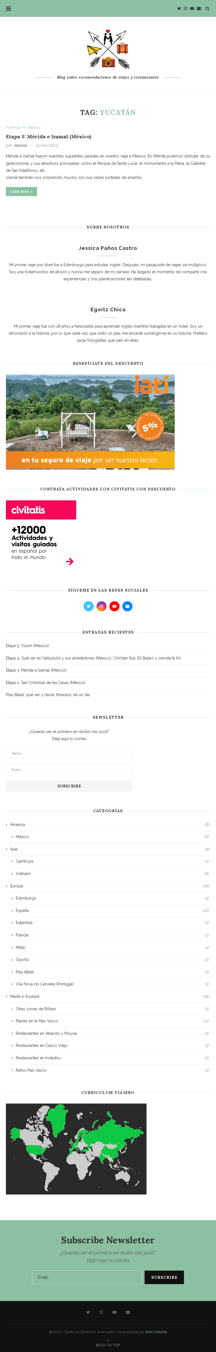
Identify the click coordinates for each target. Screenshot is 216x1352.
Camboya (112, 861)
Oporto (112, 959)
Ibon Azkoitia (156, 1332)
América (13, 127)
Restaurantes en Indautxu (112, 1058)
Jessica (20, 145)
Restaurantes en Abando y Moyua (112, 1033)
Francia (112, 935)
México (34, 127)
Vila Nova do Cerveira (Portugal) (112, 984)
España (112, 910)
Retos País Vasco (112, 1070)
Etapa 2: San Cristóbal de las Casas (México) (46, 682)
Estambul (112, 922)
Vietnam (112, 873)
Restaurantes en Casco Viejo (112, 1045)
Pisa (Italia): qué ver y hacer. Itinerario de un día (48, 694)
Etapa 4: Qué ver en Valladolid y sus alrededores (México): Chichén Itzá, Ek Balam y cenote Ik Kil (93, 658)
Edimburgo (112, 898)
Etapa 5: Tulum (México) (27, 645)
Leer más (19, 191)
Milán (112, 947)
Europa (110, 886)
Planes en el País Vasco (112, 1021)
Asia (110, 849)
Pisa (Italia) (112, 972)
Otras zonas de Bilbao (112, 1009)
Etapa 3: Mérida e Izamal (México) (48, 136)
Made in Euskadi (110, 996)
